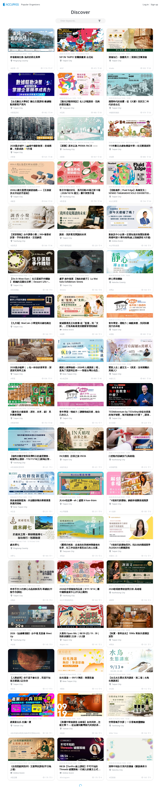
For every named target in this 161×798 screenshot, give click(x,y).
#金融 (13, 644)
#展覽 (62, 157)
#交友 (13, 689)
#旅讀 (62, 733)
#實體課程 (15, 112)
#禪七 (13, 556)
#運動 (111, 334)
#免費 (111, 157)
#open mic (64, 644)
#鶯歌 (62, 689)
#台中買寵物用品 (66, 600)
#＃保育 (112, 423)
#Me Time (113, 733)
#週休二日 (113, 556)
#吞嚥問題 (113, 467)
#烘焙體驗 (15, 290)
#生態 (111, 689)
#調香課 (14, 245)
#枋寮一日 (15, 68)
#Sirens (63, 290)
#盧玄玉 (112, 378)
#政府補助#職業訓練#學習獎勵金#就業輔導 (27, 733)
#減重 (62, 334)
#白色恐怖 (64, 378)
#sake (111, 68)
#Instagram (65, 777)
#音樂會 (112, 777)
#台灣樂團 (64, 511)
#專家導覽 (15, 423)
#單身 (111, 644)
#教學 (111, 600)
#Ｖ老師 (112, 511)
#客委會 (63, 201)
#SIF (62, 68)
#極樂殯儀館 (114, 112)
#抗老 (13, 511)
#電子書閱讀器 (66, 245)
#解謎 (13, 201)
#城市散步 (64, 467)
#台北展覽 (113, 201)
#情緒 (62, 423)
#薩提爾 (14, 777)
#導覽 (13, 157)
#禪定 (111, 290)
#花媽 (62, 112)
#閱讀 (62, 556)
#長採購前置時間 (17, 467)
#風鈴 (13, 600)
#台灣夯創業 (114, 245)
